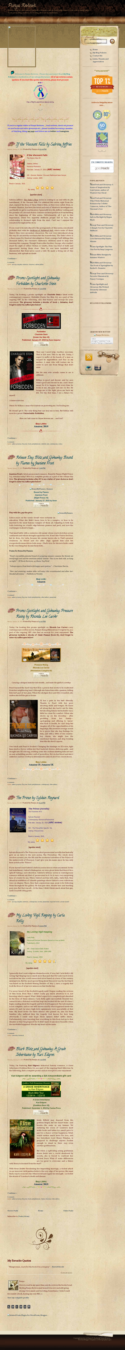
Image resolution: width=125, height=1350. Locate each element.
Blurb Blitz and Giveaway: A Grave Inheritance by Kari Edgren (41, 1052)
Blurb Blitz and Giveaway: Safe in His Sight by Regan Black (101, 217)
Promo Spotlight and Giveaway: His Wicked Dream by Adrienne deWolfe (99, 288)
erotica (60, 444)
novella (40, 902)
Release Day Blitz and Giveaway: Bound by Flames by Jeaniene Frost (44, 460)
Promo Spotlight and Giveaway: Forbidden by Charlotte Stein (38, 281)
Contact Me (97, 56)
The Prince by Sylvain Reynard (37, 798)
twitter (53, 131)
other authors (45, 597)
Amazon (38, 426)
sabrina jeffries (39, 264)
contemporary (54, 444)
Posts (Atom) (23, 1216)
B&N (46, 426)
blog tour (24, 444)
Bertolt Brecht (58, 1267)
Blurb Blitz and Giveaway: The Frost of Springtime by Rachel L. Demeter (101, 266)
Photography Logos (104, 1340)
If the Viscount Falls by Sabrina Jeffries (44, 145)
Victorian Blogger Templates (87, 1340)
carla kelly (15, 1035)
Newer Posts (12, 1211)
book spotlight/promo (34, 444)
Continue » (12, 258)
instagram (64, 131)
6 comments (10, 1197)
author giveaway (16, 444)
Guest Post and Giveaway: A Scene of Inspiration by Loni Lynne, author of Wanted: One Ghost (101, 188)
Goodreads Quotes (66, 1273)
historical (31, 264)
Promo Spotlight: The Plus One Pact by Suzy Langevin (101, 248)
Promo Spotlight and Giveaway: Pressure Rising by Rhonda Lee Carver (44, 614)
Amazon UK (47, 764)
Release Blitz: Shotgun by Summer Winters (100, 256)
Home (40, 1211)
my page (31, 131)
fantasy (43, 1199)
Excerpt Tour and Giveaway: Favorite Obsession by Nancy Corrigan (102, 276)
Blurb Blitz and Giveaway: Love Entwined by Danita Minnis (101, 239)
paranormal (53, 597)
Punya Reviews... (22, 6)
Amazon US (34, 764)
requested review (54, 902)
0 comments (10, 262)
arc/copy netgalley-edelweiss (20, 264)
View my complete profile (18, 1298)
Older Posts (68, 1211)
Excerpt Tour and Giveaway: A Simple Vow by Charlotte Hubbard (102, 228)
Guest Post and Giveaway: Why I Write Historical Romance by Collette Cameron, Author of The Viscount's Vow (101, 203)
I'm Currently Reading (102, 162)
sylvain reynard (64, 902)
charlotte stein (45, 444)
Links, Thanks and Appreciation (101, 60)
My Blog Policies (99, 53)
